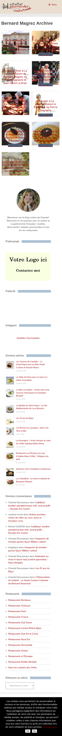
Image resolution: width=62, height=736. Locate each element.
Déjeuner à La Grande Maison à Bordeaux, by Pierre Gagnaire (45, 105)
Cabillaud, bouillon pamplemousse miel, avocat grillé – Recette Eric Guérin (29, 505)
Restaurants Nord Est (19, 639)
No (34, 731)
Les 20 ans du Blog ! (25, 418)
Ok (27, 731)
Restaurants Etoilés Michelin (22, 662)
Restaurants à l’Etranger (20, 656)
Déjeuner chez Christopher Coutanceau (33, 469)
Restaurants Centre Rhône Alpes (24, 628)
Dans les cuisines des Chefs (22, 667)
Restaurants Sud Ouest (20, 622)
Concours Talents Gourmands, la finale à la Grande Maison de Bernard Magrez (45, 45)
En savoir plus (50, 727)
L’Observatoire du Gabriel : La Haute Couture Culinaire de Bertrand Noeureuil (29, 580)
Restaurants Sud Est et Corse (23, 633)
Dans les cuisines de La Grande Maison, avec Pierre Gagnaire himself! (45, 75)
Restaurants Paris (17, 611)
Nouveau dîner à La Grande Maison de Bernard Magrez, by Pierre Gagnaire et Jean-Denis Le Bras (15, 77)
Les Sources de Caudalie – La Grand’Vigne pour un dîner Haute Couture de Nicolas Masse (30, 364)
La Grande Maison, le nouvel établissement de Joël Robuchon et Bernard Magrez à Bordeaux (15, 168)
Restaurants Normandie (20, 645)
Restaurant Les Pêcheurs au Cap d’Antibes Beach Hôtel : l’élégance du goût (32, 456)
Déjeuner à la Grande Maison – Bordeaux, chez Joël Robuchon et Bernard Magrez (45, 136)
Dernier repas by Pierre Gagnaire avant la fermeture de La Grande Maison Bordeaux (15, 46)
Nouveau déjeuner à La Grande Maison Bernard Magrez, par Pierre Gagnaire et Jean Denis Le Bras (15, 107)
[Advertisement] (31, 307)
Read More (45, 55)
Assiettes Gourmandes (28, 338)
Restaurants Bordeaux (19, 600)
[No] (58, 716)
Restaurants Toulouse (19, 605)
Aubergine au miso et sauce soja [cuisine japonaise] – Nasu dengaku (28, 559)
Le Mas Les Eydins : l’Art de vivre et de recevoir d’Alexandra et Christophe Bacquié (32, 393)
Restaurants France (18, 617)
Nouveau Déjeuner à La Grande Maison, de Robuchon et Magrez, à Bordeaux (15, 136)
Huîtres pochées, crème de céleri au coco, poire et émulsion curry (27, 517)
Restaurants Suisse (18, 650)
